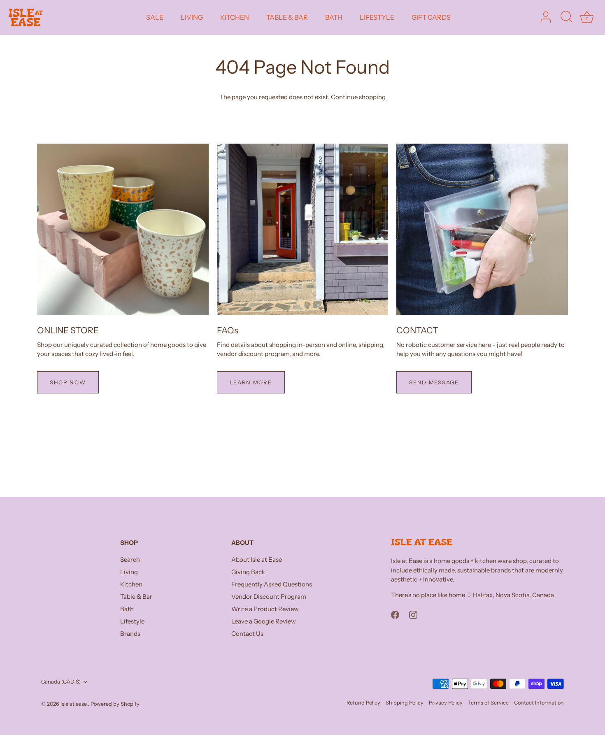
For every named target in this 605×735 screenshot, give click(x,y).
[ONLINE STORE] (123, 229)
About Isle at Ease (256, 559)
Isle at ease (74, 704)
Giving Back (248, 572)
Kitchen (131, 584)
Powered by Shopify (115, 704)
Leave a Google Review (263, 621)
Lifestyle (132, 621)
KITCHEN (234, 17)
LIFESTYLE (377, 17)
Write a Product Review (265, 609)
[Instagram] (413, 614)
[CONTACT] (482, 229)
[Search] (566, 17)
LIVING (192, 17)
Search (130, 559)
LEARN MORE (251, 382)
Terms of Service (488, 703)
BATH (333, 17)
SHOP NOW (68, 382)
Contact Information (539, 703)
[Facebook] (395, 614)
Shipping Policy (405, 703)
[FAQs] (303, 229)
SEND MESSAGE (433, 382)
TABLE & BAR (287, 17)
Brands (130, 633)
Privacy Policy (446, 703)
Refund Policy (363, 703)
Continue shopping (358, 97)
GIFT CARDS (431, 17)
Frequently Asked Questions (271, 584)
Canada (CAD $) (61, 682)
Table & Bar (136, 596)
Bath (127, 609)
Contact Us (247, 633)
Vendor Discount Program (268, 596)
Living (129, 572)
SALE (154, 17)
